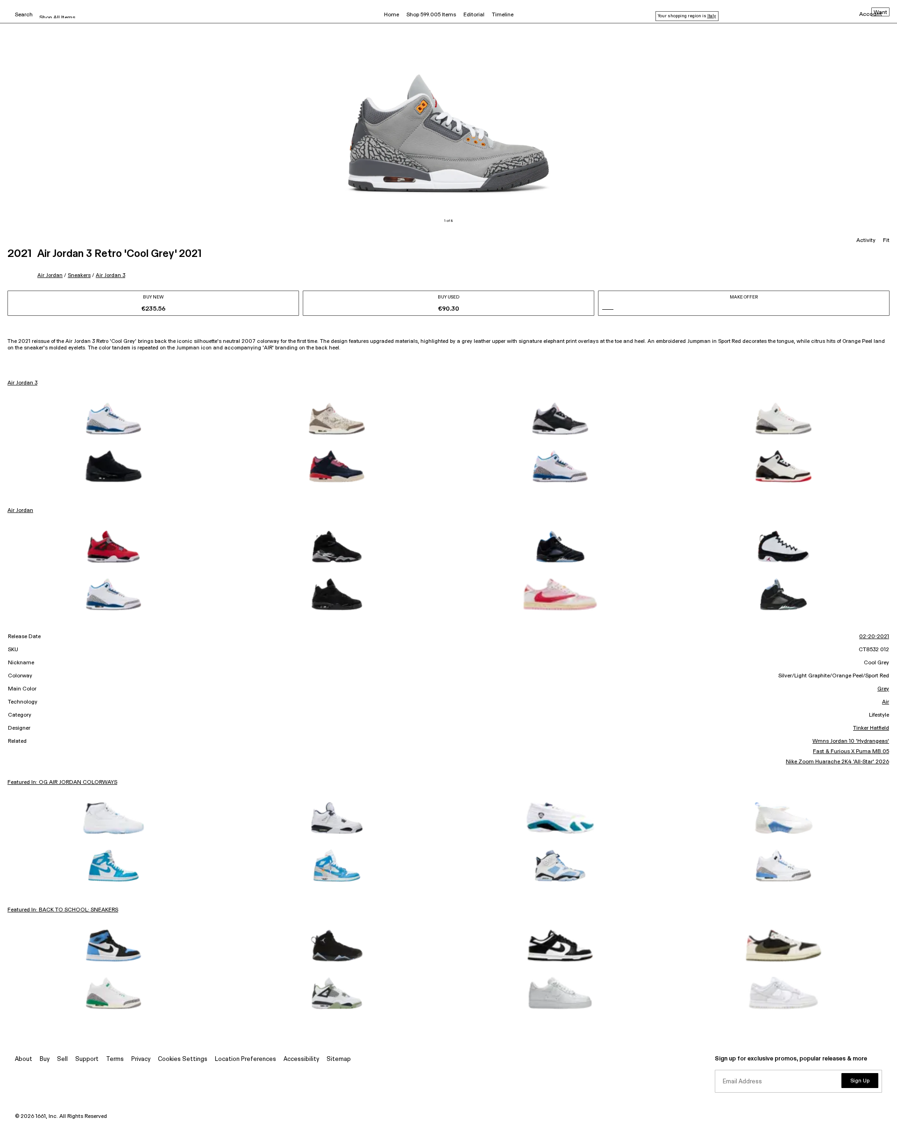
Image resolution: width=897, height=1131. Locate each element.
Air (885, 702)
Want (880, 12)
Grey (883, 689)
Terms (115, 1059)
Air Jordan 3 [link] (22, 383)
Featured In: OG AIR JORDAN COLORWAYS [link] (62, 782)
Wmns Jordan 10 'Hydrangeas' (850, 741)
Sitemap (339, 1059)
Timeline (502, 15)
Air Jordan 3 (110, 275)
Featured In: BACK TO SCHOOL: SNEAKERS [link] (62, 910)
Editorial (473, 15)
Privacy (140, 1059)
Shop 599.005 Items (431, 15)
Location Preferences (245, 1059)
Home (391, 15)
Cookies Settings (182, 1059)
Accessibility (301, 1059)
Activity (866, 240)
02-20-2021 (874, 637)
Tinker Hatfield (871, 728)
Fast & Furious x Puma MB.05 (851, 751)
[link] (113, 418)
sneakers (79, 275)
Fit (886, 240)
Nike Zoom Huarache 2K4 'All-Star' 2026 (837, 762)
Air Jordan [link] (20, 510)
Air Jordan (50, 275)
